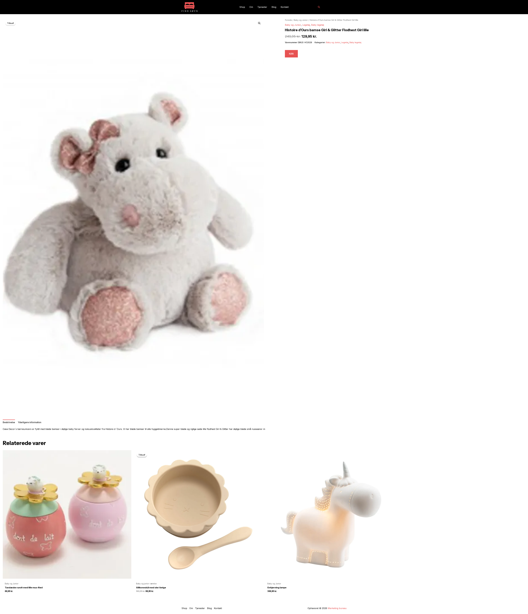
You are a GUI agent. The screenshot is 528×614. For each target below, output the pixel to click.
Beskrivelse (9, 422)
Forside (288, 20)
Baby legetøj (317, 24)
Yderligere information (29, 422)
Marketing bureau (337, 608)
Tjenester (262, 7)
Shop (242, 7)
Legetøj (306, 24)
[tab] (9, 422)
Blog (274, 7)
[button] (319, 7)
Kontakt (285, 7)
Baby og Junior (301, 20)
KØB (291, 53)
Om (251, 7)
